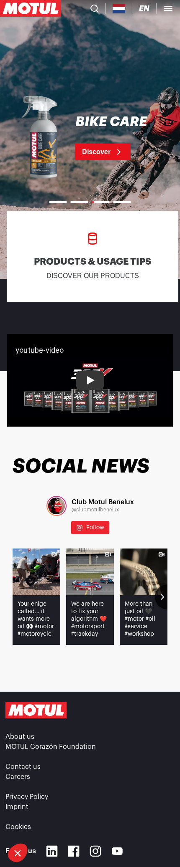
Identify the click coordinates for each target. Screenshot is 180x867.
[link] (90, 137)
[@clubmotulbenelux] (56, 506)
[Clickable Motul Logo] (30, 8)
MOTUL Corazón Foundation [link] (50, 746)
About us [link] (19, 736)
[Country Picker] (119, 8)
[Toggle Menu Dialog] (168, 8)
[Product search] (94, 8)
